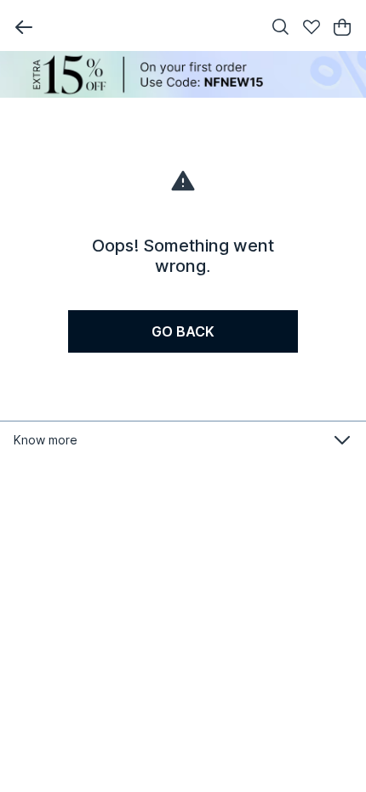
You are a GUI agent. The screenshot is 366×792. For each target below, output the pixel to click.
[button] (24, 27)
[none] (183, 74)
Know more (45, 440)
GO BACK (183, 331)
